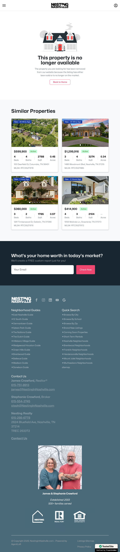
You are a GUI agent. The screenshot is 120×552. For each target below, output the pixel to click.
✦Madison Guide (19, 363)
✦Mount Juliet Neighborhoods (76, 358)
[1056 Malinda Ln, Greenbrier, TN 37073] (85, 189)
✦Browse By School (71, 319)
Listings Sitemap (85, 540)
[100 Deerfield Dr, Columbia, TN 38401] (34, 132)
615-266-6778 (20, 417)
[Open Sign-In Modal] (116, 5)
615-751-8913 (20, 385)
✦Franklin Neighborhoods (74, 349)
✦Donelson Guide (20, 367)
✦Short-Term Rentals (72, 336)
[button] (4, 5)
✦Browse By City (70, 314)
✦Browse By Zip (70, 323)
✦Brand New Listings (72, 328)
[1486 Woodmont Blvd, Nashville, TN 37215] (85, 132)
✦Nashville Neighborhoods (75, 341)
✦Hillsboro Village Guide (23, 341)
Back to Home (60, 82)
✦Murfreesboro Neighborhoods (77, 363)
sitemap (66, 367)
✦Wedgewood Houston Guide (25, 345)
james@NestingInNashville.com (33, 389)
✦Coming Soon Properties (75, 332)
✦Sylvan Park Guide (21, 328)
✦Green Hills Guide (20, 349)
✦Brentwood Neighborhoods (76, 345)
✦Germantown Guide (21, 323)
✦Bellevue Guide (19, 358)
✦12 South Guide (19, 319)
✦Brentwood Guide (20, 354)
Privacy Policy (84, 546)
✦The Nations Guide (21, 332)
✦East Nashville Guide (22, 314)
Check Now (86, 269)
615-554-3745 (20, 401)
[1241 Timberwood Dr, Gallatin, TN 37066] (34, 189)
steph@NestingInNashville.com (32, 405)
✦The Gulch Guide (20, 336)
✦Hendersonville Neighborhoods (78, 354)
